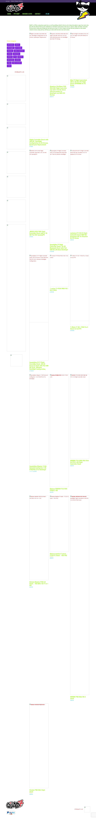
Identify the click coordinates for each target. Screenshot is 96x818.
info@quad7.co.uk (78, 809)
